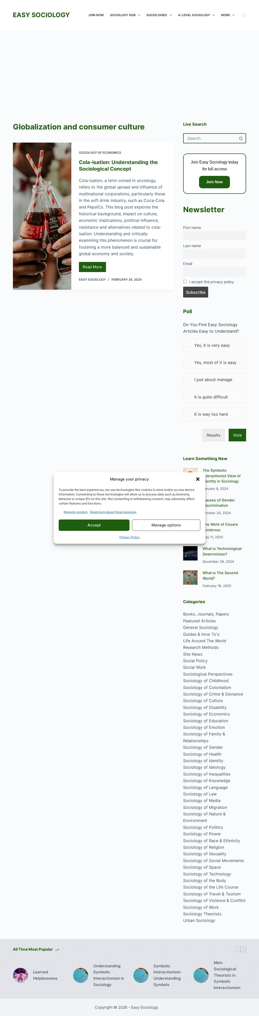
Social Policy (195, 660)
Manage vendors (76, 512)
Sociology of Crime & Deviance (213, 694)
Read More (94, 268)
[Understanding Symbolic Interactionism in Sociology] (80, 975)
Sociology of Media (202, 800)
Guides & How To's (201, 634)
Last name (192, 246)
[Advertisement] (129, 68)
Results (213, 435)
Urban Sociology (199, 920)
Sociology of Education (205, 720)
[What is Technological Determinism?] (190, 553)
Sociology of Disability (205, 707)
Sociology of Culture (203, 700)
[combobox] (210, 138)
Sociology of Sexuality (204, 853)
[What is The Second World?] (190, 577)
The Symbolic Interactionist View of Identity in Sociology (222, 476)
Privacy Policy (129, 537)
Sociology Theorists (202, 913)
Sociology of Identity (203, 760)
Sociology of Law (200, 793)
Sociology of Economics (100, 152)
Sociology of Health (202, 754)
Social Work (194, 667)
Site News (192, 654)
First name (192, 227)
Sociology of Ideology (204, 767)
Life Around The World (204, 640)
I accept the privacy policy (211, 282)
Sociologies (156, 15)
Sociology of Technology (207, 873)
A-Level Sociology (194, 15)
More (225, 15)
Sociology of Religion (203, 847)
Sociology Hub (123, 15)
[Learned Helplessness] (20, 975)
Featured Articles (199, 620)
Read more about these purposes (113, 512)
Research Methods (201, 647)
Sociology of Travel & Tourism (212, 893)
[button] (197, 479)
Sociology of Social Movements (213, 860)
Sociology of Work (201, 907)
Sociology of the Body (204, 880)
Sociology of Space (202, 867)
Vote (237, 435)
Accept (94, 525)
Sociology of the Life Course (210, 887)
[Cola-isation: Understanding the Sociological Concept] (42, 216)
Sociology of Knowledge (206, 780)
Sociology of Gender (203, 747)
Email (187, 263)
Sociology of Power (202, 833)
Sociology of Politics (203, 827)
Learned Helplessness (45, 975)
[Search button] (241, 138)
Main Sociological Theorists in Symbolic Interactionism (227, 975)
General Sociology (200, 627)
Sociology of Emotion (204, 727)
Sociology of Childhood (206, 680)
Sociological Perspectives (207, 674)
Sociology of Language (205, 787)
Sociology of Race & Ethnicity (211, 840)
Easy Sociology (41, 15)
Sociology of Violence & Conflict (214, 900)
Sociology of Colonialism (207, 687)
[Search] (244, 15)
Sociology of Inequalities (206, 774)
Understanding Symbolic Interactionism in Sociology (108, 975)
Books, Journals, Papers (206, 614)
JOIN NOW (96, 15)
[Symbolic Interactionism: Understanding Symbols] (140, 975)
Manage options (166, 525)
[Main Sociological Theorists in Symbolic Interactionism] (201, 975)
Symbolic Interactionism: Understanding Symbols (167, 975)
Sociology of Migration (205, 807)
